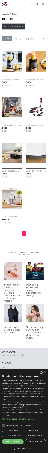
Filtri (7, 39)
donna (4, 367)
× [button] (45, 372)
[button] (24, 419)
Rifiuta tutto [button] (35, 442)
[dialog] (24, 411)
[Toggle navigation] (43, 4)
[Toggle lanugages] (30, 4)
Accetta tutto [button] (12, 442)
